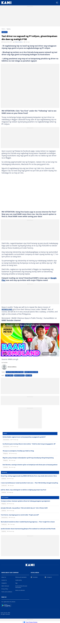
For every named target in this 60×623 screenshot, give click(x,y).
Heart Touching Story (31, 372)
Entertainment (6, 439)
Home (3, 29)
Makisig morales (19, 375)
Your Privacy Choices (31, 622)
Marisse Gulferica (19, 42)
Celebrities (5, 467)
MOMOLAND (7, 309)
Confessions (4, 485)
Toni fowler (9, 375)
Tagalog (8, 29)
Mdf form (28, 375)
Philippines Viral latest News (14, 372)
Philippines (5, 453)
